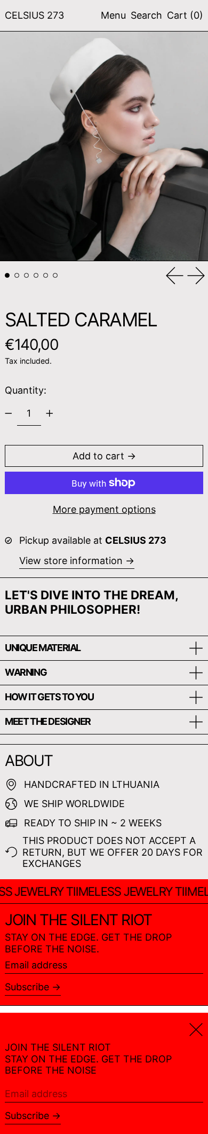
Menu (113, 15)
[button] (146, 15)
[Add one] (49, 413)
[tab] (7, 275)
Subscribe (27, 986)
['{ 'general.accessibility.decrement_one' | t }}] (8, 413)
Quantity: (25, 390)
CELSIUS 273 (34, 15)
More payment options (104, 509)
